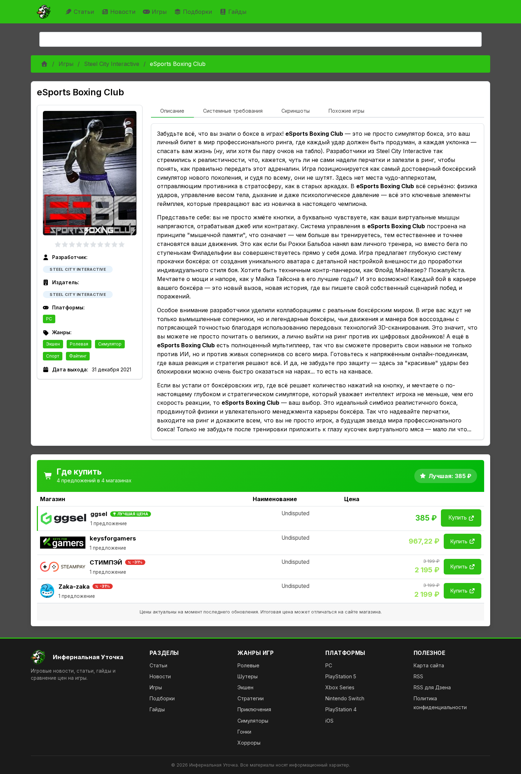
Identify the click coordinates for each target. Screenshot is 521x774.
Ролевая (79, 344)
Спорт (52, 356)
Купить (457, 517)
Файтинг (77, 356)
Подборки (197, 11)
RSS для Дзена (432, 687)
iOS (329, 721)
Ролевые (248, 665)
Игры (159, 11)
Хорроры (248, 743)
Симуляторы (252, 721)
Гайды (237, 11)
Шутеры (247, 676)
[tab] (172, 111)
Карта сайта (429, 665)
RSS (418, 676)
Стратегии (250, 698)
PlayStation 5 (340, 676)
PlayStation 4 (341, 709)
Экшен (53, 344)
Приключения (254, 709)
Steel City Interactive (111, 63)
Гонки (244, 732)
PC (49, 318)
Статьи (84, 11)
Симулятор (110, 344)
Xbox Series (339, 687)
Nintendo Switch (344, 698)
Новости (122, 11)
